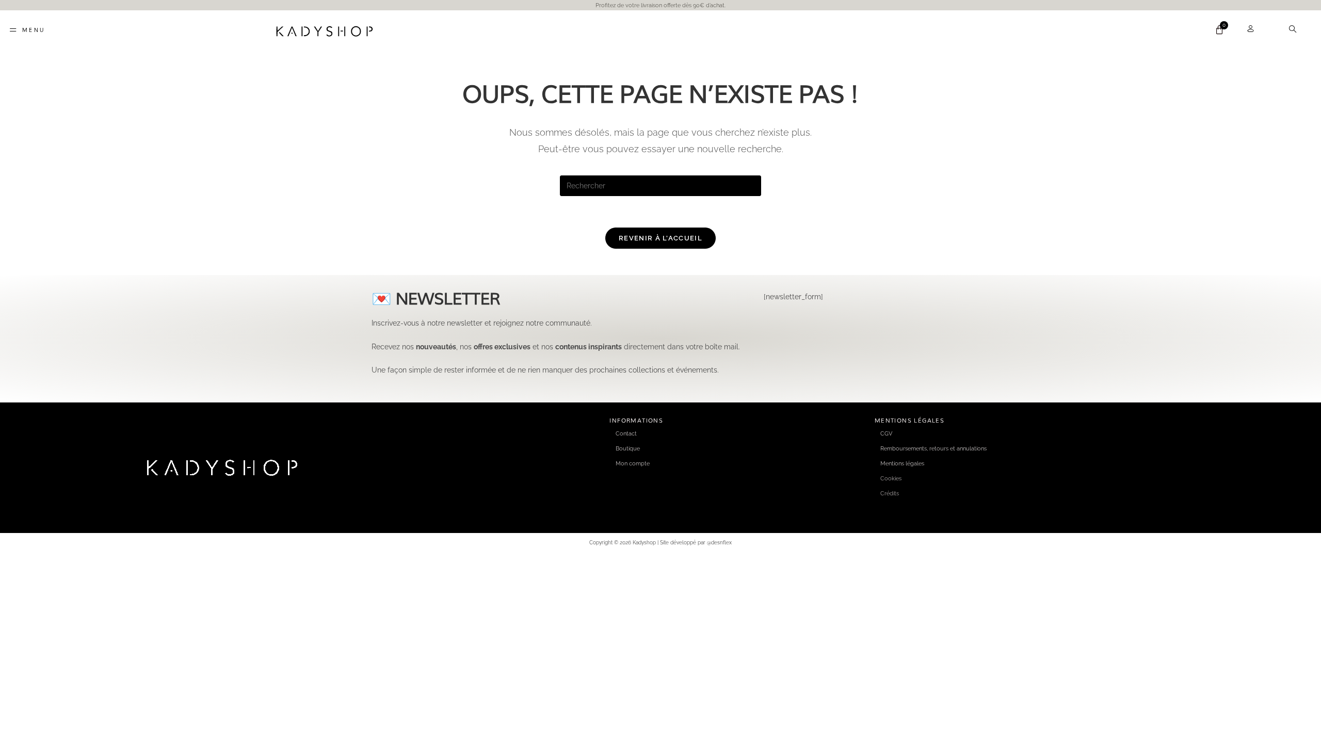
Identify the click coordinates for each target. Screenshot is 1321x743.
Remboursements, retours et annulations (933, 448)
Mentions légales (902, 463)
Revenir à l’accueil (660, 238)
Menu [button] (33, 30)
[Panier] (1219, 30)
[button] (1298, 30)
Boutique (628, 448)
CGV (886, 433)
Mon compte (633, 463)
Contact (626, 433)
